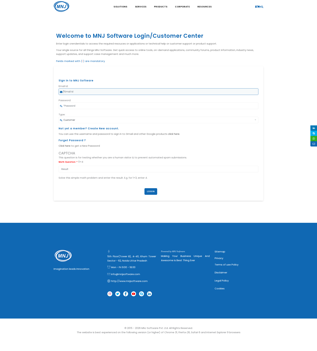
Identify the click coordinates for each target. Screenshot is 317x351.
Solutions (120, 6)
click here (173, 134)
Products (160, 6)
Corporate (182, 6)
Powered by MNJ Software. (173, 251)
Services (141, 6)
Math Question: (68, 162)
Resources (204, 6)
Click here (64, 145)
